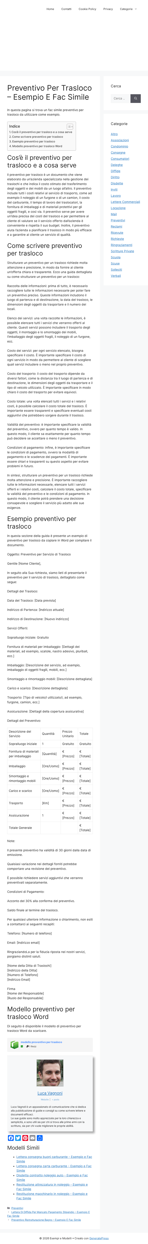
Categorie (126, 9)
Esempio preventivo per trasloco (33, 141)
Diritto (115, 177)
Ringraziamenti (121, 245)
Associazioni (120, 140)
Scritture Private (122, 251)
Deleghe (117, 165)
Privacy (108, 9)
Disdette (117, 183)
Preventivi (17, 1208)
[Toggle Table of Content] (68, 127)
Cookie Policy (87, 9)
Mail (114, 214)
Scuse (115, 263)
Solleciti (116, 269)
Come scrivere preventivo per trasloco (37, 136)
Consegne (118, 152)
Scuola (116, 257)
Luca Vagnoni (50, 1093)
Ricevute (117, 232)
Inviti (114, 189)
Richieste (117, 239)
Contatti (66, 9)
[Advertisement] (74, 45)
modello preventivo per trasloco (41, 1042)
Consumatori (120, 159)
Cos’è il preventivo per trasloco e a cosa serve (42, 132)
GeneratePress (99, 1238)
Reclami (116, 226)
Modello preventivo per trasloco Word (37, 146)
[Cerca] (135, 98)
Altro (114, 134)
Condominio (119, 146)
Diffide (115, 171)
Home (50, 9)
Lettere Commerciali (125, 202)
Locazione (118, 208)
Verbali (116, 276)
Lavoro (116, 196)
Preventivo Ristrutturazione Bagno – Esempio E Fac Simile (46, 1219)
